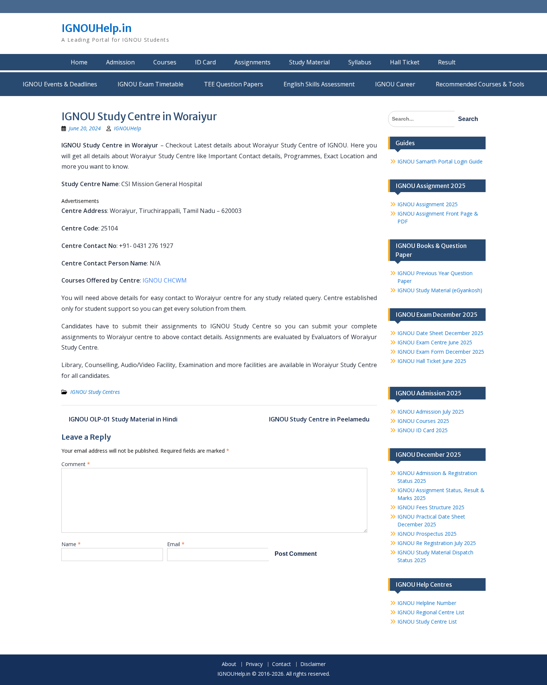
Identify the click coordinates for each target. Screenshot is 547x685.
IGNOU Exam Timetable (150, 84)
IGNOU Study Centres (95, 391)
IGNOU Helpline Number (426, 602)
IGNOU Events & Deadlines (60, 84)
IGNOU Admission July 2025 (430, 411)
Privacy (254, 664)
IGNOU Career (395, 84)
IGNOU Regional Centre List (430, 612)
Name (71, 544)
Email (176, 544)
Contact (281, 664)
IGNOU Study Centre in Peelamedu (319, 419)
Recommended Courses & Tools (480, 84)
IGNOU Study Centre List (427, 621)
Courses (164, 62)
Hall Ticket (404, 62)
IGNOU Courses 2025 (423, 420)
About (229, 664)
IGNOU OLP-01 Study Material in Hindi (123, 419)
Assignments (252, 62)
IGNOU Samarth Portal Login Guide (440, 161)
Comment (75, 464)
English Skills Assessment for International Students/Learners (319, 84)
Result (446, 62)
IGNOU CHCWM (165, 280)
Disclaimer (313, 664)
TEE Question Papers (233, 84)
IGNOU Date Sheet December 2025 (440, 333)
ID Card (205, 62)
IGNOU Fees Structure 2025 (430, 507)
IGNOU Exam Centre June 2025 (434, 342)
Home (79, 62)
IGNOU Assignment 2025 (427, 204)
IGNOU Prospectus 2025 (427, 533)
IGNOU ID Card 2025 (422, 430)
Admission (120, 62)
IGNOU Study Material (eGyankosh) (439, 290)
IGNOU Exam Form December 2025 (440, 351)
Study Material (309, 62)
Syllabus (359, 62)
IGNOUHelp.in (96, 28)
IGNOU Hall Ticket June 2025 (431, 360)
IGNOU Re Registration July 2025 (436, 543)
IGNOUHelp (127, 128)
